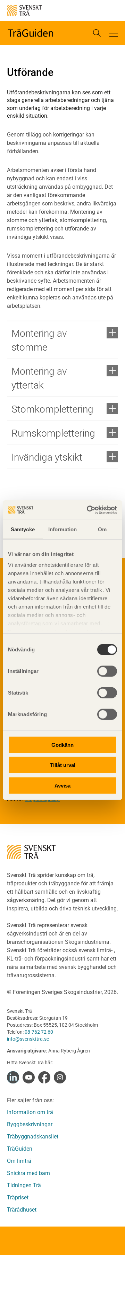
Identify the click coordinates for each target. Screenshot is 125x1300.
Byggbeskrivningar (29, 1124)
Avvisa (62, 785)
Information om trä (30, 1112)
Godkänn (62, 744)
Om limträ (19, 1161)
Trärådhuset (21, 1209)
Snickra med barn (28, 1173)
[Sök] (96, 33)
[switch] (107, 670)
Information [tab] (62, 529)
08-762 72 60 (39, 1032)
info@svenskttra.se (28, 1039)
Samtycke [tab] (23, 529)
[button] (113, 33)
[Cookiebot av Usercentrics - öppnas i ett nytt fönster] (88, 510)
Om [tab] (102, 529)
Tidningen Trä (24, 1185)
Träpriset (17, 1197)
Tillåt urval (62, 765)
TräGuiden (19, 1148)
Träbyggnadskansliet (32, 1136)
